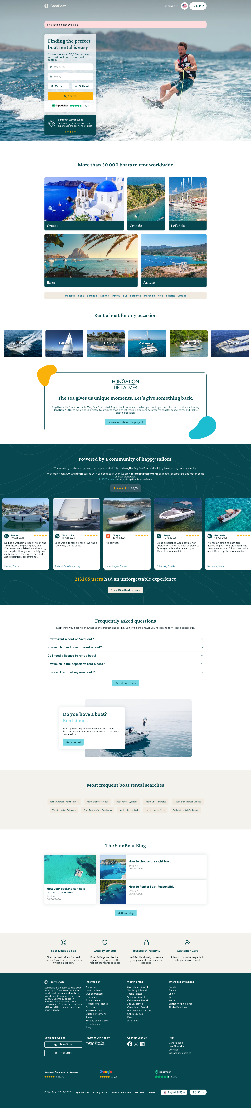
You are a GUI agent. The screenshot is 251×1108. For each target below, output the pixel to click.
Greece (172, 990)
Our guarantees (95, 993)
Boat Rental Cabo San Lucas (98, 810)
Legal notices (82, 1092)
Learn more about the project (125, 422)
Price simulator (94, 1000)
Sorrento (135, 295)
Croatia (173, 987)
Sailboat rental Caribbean (186, 810)
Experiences (93, 1024)
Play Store (66, 1052)
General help (176, 1042)
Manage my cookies (180, 1053)
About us (91, 987)
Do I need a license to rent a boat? (71, 655)
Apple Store (65, 1044)
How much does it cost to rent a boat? (74, 647)
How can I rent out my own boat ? (71, 672)
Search (71, 96)
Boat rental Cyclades (127, 801)
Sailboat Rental (136, 997)
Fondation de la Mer (97, 1020)
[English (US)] (184, 6)
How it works (176, 1046)
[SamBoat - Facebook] (129, 1043)
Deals (130, 1017)
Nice (160, 295)
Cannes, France (11, 566)
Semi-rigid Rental (137, 990)
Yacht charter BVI (129, 810)
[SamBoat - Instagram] (136, 1043)
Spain (172, 993)
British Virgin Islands (180, 1003)
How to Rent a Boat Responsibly (151, 886)
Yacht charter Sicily (155, 810)
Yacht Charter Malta (156, 801)
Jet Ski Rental (135, 1003)
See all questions (125, 683)
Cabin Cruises (135, 1013)
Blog (88, 1027)
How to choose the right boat (150, 861)
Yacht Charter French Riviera (64, 801)
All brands (133, 1020)
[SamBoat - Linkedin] (142, 1043)
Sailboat (84, 86)
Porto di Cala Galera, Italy (67, 566)
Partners (139, 1092)
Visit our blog (125, 913)
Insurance (91, 997)
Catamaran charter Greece (187, 801)
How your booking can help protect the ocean (66, 890)
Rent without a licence (140, 1010)
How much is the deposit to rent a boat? (76, 664)
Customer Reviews (96, 1013)
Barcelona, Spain (215, 566)
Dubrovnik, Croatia (166, 566)
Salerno (170, 295)
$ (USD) (197, 1092)
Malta (172, 1000)
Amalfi (182, 295)
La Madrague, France (116, 566)
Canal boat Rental (137, 1007)
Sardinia (92, 295)
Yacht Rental (134, 993)
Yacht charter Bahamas (64, 810)
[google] (106, 1072)
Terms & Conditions (120, 1092)
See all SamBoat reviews (125, 590)
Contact (173, 1049)
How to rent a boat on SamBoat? (70, 639)
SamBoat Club (94, 1010)
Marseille (149, 295)
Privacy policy (100, 1092)
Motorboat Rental (137, 987)
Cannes (104, 295)
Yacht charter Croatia (98, 801)
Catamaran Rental (137, 1000)
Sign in (200, 5)
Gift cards (91, 1007)
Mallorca (70, 295)
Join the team (94, 990)
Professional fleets (97, 1003)
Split (81, 295)
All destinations (178, 1007)
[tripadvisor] (163, 1072)
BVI (125, 295)
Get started (73, 742)
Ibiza (171, 997)
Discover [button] (169, 6)
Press (89, 1017)
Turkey (116, 295)
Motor (58, 86)
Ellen (53, 896)
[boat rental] (55, 6)
